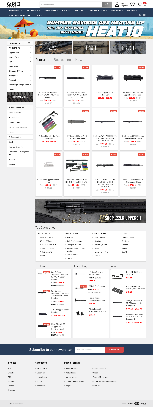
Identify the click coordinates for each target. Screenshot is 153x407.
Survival (131, 10)
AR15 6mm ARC (46, 252)
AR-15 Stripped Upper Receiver (105, 93)
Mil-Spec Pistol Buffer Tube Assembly (49, 137)
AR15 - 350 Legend (47, 248)
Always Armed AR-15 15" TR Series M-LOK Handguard (134, 303)
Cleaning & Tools (97, 10)
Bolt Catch (99, 241)
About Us (11, 381)
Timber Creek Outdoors (18, 127)
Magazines (80, 10)
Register (124, 6)
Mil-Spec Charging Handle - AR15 (96, 273)
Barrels (70, 237)
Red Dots (125, 241)
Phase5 (12, 159)
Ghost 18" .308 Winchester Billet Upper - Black (133, 180)
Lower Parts (50, 10)
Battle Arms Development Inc (19, 153)
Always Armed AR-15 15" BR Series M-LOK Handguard (134, 316)
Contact (11, 385)
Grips (97, 248)
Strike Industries (15, 137)
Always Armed (14, 122)
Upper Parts (32, 10)
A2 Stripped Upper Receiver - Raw (48, 180)
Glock (11, 142)
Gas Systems (72, 255)
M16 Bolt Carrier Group (96, 286)
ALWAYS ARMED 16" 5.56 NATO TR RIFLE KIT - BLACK (76, 180)
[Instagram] (140, 15)
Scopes (125, 244)
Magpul (11, 132)
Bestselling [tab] (62, 59)
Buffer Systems (101, 244)
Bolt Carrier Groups (74, 241)
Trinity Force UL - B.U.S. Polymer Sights (97, 310)
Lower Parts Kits (101, 252)
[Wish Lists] (133, 5)
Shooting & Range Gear (19, 15)
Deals (39, 15)
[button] (20, 97)
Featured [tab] (42, 59)
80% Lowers (100, 237)
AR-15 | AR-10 (14, 10)
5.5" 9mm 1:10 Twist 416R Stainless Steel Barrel (77, 137)
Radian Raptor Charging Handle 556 (97, 299)
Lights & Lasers (128, 237)
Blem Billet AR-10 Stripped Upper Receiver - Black (133, 93)
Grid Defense (14, 117)
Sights (124, 248)
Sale (9, 368)
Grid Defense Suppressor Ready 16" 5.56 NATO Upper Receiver (48, 94)
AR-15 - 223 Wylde (47, 241)
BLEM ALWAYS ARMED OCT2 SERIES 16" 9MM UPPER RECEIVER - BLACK (105, 138)
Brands (11, 373)
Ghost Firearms (15, 112)
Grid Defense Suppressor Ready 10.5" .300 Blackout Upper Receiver (77, 94)
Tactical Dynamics (16, 147)
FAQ (9, 377)
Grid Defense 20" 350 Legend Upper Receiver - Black (133, 137)
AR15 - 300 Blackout (48, 244)
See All (42, 255)
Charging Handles (74, 244)
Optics (65, 10)
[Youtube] (144, 15)
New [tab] (78, 59)
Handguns (116, 10)
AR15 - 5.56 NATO (46, 237)
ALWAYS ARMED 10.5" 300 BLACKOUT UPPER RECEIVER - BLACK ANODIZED (105, 183)
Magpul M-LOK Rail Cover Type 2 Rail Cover (135, 287)
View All (12, 164)
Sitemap (11, 390)
